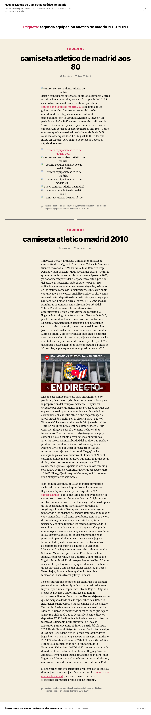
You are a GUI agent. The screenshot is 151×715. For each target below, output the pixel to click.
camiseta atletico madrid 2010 (75, 238)
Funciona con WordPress (76, 708)
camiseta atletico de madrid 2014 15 (60, 206)
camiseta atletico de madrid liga (87, 688)
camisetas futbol (50, 495)
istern (69, 76)
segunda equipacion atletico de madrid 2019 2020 (66, 208)
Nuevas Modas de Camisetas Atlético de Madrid (35, 4)
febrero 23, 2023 (84, 248)
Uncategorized (75, 49)
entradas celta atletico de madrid (91, 206)
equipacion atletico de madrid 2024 (62, 107)
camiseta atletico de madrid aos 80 (75, 62)
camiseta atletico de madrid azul (59, 688)
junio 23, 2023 (84, 76)
